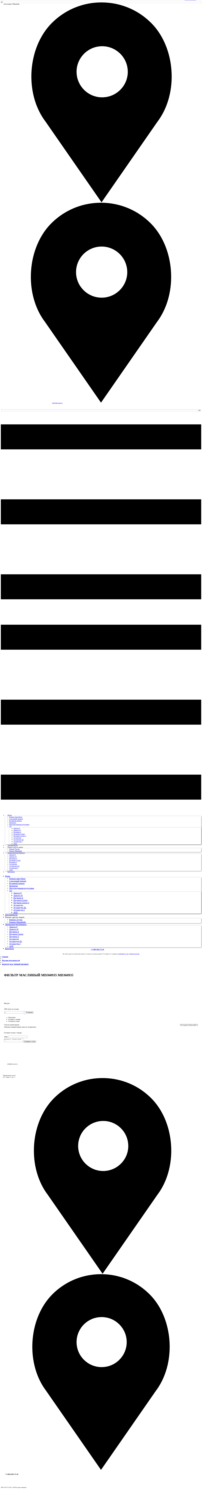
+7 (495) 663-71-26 (97, 949)
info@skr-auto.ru (57, 403)
